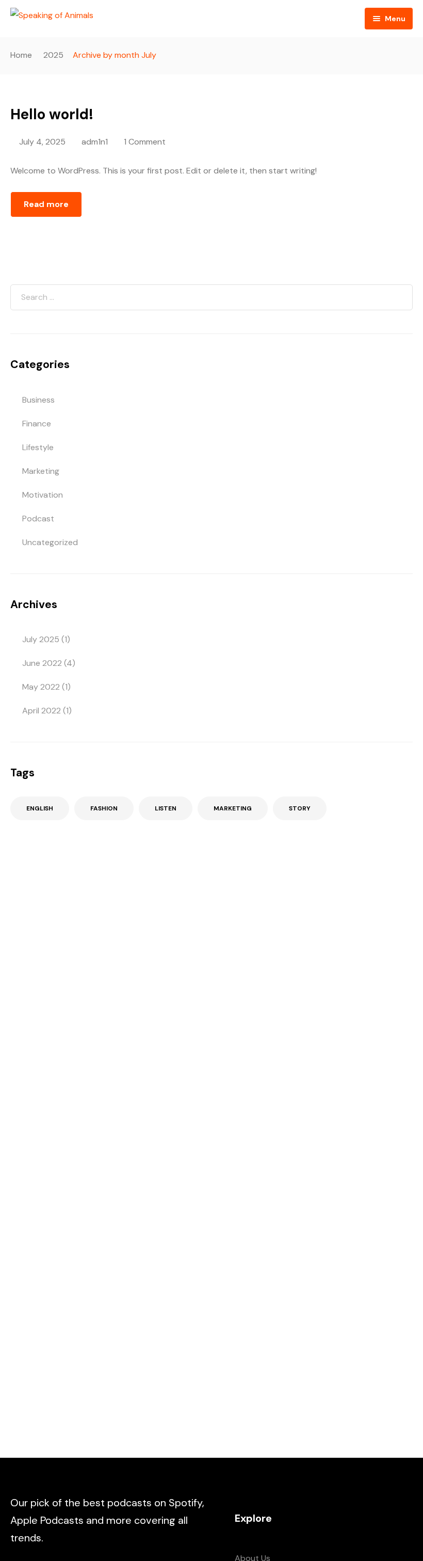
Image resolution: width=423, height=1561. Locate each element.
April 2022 (41, 710)
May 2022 (41, 686)
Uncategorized (50, 542)
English (39, 808)
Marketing (40, 471)
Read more (46, 204)
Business (38, 399)
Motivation (42, 494)
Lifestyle (38, 447)
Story (300, 808)
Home (21, 55)
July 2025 (40, 639)
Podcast (38, 518)
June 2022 (42, 663)
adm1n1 (95, 141)
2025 (53, 55)
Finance (36, 423)
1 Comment (145, 141)
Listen (165, 808)
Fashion (104, 808)
